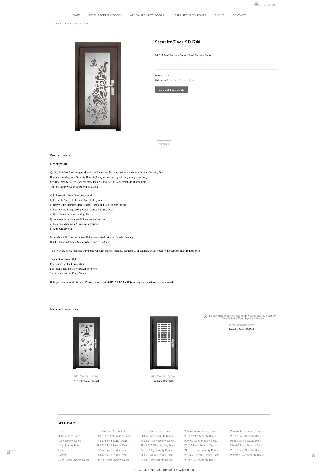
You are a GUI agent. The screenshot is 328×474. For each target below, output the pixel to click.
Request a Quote (171, 90)
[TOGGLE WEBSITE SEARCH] (255, 15)
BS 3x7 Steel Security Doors (180, 79)
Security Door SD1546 (86, 381)
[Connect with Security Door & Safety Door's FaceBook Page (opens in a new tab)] (11, 455)
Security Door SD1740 (76, 23)
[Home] (51, 23)
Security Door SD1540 (241, 329)
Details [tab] (164, 144)
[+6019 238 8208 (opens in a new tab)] (317, 459)
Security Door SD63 (164, 381)
